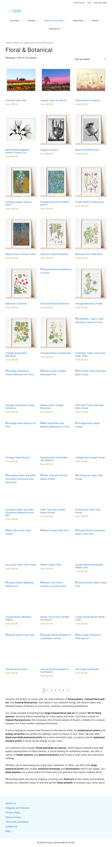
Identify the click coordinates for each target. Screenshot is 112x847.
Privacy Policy (12, 812)
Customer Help (100, 3)
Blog (7, 831)
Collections (54, 28)
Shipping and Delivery (17, 808)
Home (8, 42)
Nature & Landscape (54, 20)
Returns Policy (13, 817)
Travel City (78, 20)
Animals (31, 20)
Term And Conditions (17, 822)
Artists (95, 20)
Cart (89, 3)
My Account (79, 3)
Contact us (11, 826)
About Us (10, 803)
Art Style (14, 20)
